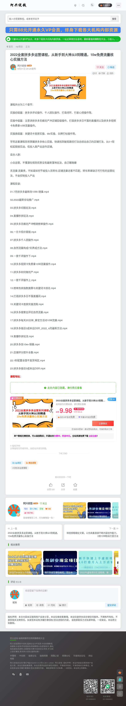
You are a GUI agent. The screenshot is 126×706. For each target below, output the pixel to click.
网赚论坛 (66, 655)
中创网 (22, 655)
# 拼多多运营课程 (20, 468)
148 (49, 508)
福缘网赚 (44, 655)
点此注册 (93, 435)
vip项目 (19, 46)
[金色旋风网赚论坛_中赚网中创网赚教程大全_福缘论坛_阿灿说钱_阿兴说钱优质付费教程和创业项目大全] (18, 5)
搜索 (114, 18)
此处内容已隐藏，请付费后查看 (64, 387)
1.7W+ (34, 508)
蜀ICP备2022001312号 (33, 663)
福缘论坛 (32, 655)
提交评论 (111, 605)
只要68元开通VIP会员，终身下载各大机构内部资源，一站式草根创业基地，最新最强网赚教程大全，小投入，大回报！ (65, 38)
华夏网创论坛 (79, 655)
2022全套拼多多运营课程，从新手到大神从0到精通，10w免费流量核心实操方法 (62, 57)
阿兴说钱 (22, 65)
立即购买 (103, 423)
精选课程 (32, 462)
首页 (10, 46)
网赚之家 (55, 655)
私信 (112, 67)
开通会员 (106, 5)
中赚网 (13, 655)
